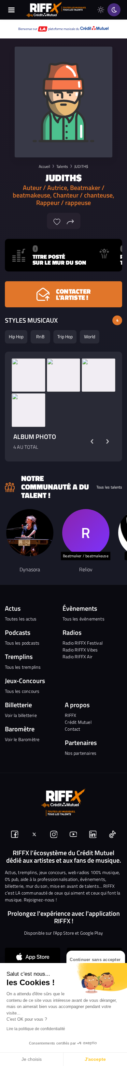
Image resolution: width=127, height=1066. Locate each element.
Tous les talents (109, 487)
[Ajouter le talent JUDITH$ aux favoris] (57, 221)
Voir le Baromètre (22, 739)
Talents (62, 166)
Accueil (44, 166)
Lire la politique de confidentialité (36, 1029)
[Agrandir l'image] (28, 375)
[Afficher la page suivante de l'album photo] (107, 441)
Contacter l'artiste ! (73, 294)
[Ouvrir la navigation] (11, 9)
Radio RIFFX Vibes (80, 649)
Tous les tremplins (23, 667)
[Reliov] (85, 532)
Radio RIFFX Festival (83, 642)
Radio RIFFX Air (77, 656)
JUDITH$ (81, 166)
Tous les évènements (84, 618)
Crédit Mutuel (78, 722)
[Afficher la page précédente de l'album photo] (92, 441)
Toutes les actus (20, 618)
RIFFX (70, 715)
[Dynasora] (29, 532)
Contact (72, 728)
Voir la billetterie (21, 715)
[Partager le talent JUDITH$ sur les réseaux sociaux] (70, 221)
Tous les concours (22, 691)
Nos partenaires (80, 753)
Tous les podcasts (22, 642)
